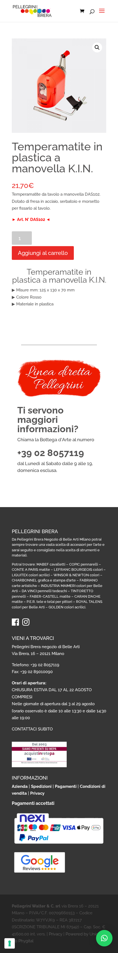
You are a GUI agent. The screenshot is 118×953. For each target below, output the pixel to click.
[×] (104, 938)
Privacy (37, 793)
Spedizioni (41, 786)
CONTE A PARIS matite (31, 569)
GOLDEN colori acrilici (67, 607)
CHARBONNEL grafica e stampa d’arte (44, 580)
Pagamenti (66, 786)
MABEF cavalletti (50, 564)
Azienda (20, 786)
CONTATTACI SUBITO (32, 729)
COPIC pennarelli (83, 564)
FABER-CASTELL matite (50, 596)
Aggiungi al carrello (43, 253)
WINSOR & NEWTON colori (76, 575)
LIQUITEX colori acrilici (31, 575)
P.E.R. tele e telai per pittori (49, 602)
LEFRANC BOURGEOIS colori (78, 569)
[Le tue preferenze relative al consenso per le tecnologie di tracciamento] (9, 943)
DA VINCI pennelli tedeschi (44, 591)
